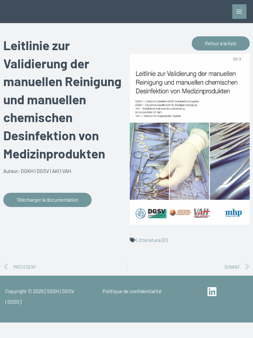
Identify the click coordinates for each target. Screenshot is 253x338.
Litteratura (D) (152, 240)
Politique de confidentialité (131, 291)
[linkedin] (213, 292)
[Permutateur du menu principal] (239, 11)
